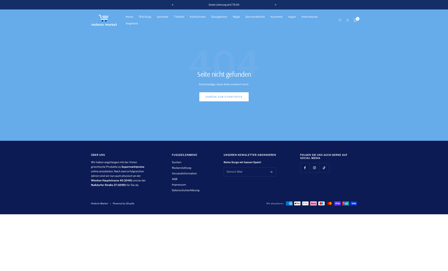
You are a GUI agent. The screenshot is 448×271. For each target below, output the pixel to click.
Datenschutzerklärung (186, 190)
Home (129, 16)
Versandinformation (184, 173)
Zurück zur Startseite (224, 96)
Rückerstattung (181, 167)
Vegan (292, 16)
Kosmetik (276, 16)
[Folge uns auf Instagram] (314, 168)
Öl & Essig (145, 16)
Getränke (162, 16)
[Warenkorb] (355, 20)
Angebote (132, 23)
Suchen (176, 162)
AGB (174, 179)
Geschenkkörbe (255, 16)
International (309, 16)
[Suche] (340, 20)
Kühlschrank (197, 16)
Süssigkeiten (219, 16)
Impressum (179, 184)
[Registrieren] (271, 172)
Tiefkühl (179, 16)
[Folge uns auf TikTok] (324, 168)
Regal (236, 16)
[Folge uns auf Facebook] (305, 168)
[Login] (347, 20)
